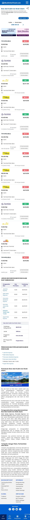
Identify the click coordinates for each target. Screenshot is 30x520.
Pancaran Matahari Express (5, 300)
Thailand (3, 496)
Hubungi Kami (5, 486)
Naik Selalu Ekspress (6, 294)
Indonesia (4, 498)
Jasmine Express (5, 289)
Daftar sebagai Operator (20, 501)
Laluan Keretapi (20, 490)
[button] (8, 32)
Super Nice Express (6, 317)
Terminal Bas (19, 484)
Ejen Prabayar (19, 498)
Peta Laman (4, 490)
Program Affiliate (20, 496)
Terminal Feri (19, 486)
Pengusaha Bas (20, 482)
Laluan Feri (19, 488)
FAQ (2, 488)
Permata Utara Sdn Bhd (5, 306)
